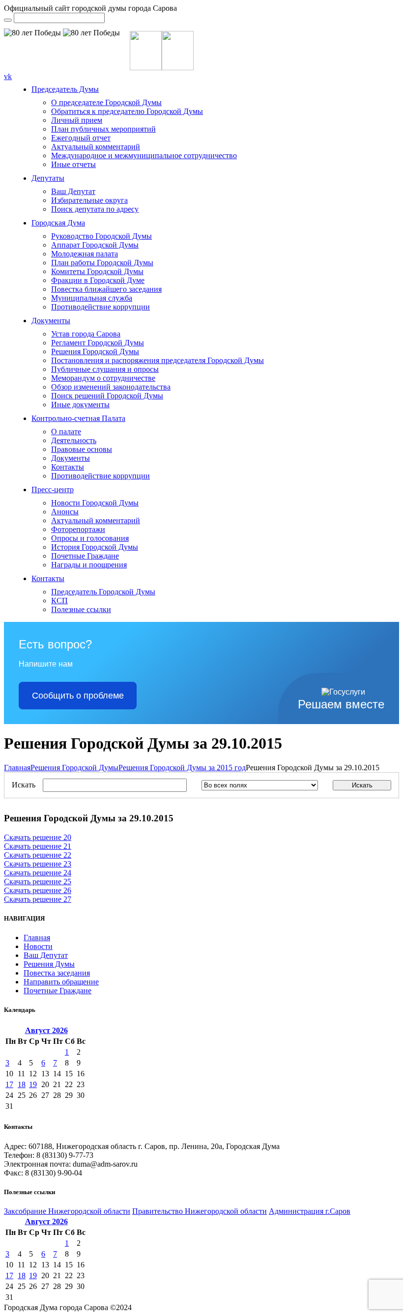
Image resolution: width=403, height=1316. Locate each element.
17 (9, 1084)
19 (33, 1084)
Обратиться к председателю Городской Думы (127, 111)
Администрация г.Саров (309, 1211)
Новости (38, 946)
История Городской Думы (94, 547)
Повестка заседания (57, 973)
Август (46, 1030)
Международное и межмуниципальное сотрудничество (144, 155)
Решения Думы (49, 964)
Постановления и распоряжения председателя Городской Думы (157, 360)
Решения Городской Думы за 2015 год (182, 767)
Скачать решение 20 (37, 837)
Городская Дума (58, 223)
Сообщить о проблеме (78, 695)
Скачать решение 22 (37, 855)
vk (8, 76)
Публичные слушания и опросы (105, 369)
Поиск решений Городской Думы (107, 396)
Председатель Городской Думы (103, 592)
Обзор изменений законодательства (111, 387)
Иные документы (80, 404)
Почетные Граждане (85, 556)
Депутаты (47, 178)
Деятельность (73, 440)
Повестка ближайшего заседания (106, 289)
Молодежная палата (84, 254)
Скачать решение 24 (37, 872)
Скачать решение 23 (37, 864)
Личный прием (76, 120)
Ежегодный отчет (81, 138)
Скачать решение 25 (37, 881)
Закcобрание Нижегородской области (67, 1211)
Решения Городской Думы (95, 351)
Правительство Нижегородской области (199, 1211)
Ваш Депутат (73, 191)
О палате (66, 431)
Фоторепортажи (78, 529)
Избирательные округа (89, 200)
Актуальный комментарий (95, 146)
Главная (17, 767)
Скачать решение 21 (37, 846)
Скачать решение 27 (37, 899)
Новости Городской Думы (95, 503)
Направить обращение (61, 982)
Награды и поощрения (89, 564)
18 (22, 1084)
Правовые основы (81, 449)
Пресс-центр (52, 489)
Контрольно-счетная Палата (78, 418)
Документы (50, 320)
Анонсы (65, 511)
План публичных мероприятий (103, 129)
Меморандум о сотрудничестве (103, 378)
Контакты (67, 467)
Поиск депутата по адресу (95, 209)
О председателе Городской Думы (106, 102)
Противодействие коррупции (100, 307)
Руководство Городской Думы (101, 236)
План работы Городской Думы (102, 262)
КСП (59, 600)
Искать (23, 785)
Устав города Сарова (85, 334)
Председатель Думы (65, 89)
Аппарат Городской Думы (95, 245)
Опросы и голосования (90, 538)
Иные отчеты (73, 164)
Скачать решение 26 (37, 890)
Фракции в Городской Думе (97, 280)
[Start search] (8, 20)
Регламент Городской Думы (97, 342)
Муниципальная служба (91, 298)
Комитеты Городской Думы (97, 271)
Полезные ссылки (81, 609)
